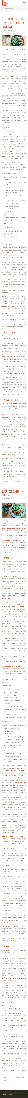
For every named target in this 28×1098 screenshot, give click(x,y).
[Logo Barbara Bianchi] (11, 3)
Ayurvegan (5, 30)
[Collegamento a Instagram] (25, 1096)
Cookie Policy (11, 1094)
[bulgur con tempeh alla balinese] (14, 510)
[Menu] (24, 3)
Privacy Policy (5, 1094)
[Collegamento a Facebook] (22, 1096)
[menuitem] (24, 3)
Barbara (4, 484)
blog (3, 476)
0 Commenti (17, 481)
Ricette (11, 30)
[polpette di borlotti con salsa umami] (14, 40)
